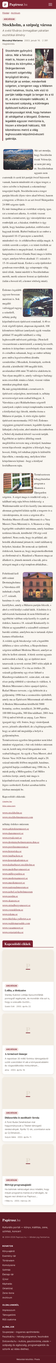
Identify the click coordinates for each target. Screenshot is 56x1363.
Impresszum (8, 1310)
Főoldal (5, 13)
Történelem (8, 1260)
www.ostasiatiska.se (12, 932)
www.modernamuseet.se (15, 878)
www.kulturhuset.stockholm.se (18, 864)
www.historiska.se (12, 851)
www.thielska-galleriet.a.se (16, 918)
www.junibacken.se (12, 855)
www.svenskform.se (12, 909)
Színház (6, 1269)
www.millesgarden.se (13, 873)
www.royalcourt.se (12, 837)
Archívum (15, 13)
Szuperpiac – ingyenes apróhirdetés (20, 1332)
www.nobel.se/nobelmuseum (17, 891)
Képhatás (7, 1283)
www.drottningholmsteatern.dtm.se (20, 842)
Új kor (5, 1279)
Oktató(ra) (7, 1288)
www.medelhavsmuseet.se (16, 869)
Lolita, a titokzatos (15, 990)
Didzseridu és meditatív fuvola (22, 1117)
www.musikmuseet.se (13, 882)
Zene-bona (8, 1293)
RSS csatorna (9, 1319)
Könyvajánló (8, 1251)
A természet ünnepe (16, 1054)
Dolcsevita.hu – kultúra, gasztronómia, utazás (25, 1341)
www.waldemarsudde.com (16, 923)
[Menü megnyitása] (50, 4)
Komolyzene (8, 1265)
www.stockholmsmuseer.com (17, 817)
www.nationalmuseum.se (15, 887)
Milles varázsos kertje (8, 806)
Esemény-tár (9, 1256)
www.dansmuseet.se (12, 833)
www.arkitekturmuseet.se (15, 828)
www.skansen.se (11, 900)
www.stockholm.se (12, 812)
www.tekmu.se (10, 914)
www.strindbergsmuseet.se (16, 905)
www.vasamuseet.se (12, 927)
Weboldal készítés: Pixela (28, 1359)
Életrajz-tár (8, 1274)
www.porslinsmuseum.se (15, 846)
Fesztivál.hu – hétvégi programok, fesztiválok (25, 1336)
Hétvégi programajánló (18, 1185)
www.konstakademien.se (15, 860)
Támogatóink (9, 1315)
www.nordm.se (10, 896)
